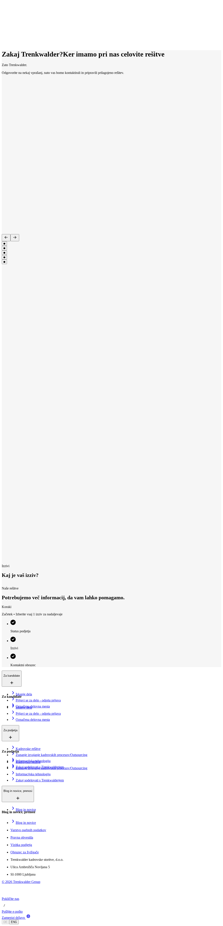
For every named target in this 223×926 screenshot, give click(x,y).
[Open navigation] (3, 12)
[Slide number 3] (4, 252)
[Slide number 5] (4, 262)
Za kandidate (20, 19)
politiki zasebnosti (163, 684)
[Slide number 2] (4, 248)
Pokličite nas (10, 899)
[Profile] (5, 43)
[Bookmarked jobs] (4, 38)
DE (5, 922)
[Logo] (18, 7)
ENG (14, 922)
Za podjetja (19, 23)
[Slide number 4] (4, 257)
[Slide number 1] (4, 243)
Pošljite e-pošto (12, 911)
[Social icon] (6, 895)
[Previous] (6, 237)
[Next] (14, 237)
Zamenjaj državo (13, 917)
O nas (16, 28)
